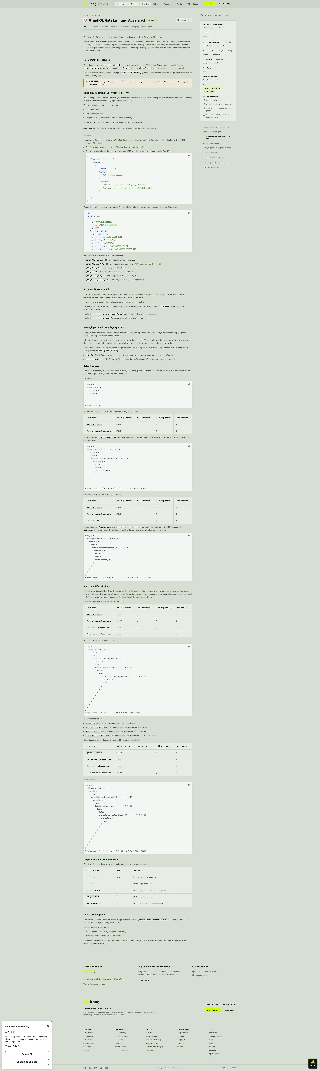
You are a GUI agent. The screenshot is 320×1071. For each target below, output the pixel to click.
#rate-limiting (217, 88)
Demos (210, 1043)
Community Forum (215, 1036)
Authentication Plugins (155, 1040)
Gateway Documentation (215, 28)
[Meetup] (90, 1068)
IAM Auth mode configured (146, 264)
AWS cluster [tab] (101, 128)
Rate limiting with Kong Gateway (219, 104)
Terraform (181, 1043)
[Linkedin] (95, 1068)
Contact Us (212, 1057)
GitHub (210, 1040)
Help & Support (214, 1054)
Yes (87, 973)
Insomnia (118, 1043)
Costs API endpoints (95, 914)
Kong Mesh (119, 1040)
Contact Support (202, 975)
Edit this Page (119, 979)
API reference (146, 27)
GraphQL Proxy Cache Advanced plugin (219, 109)
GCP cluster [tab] (151, 128)
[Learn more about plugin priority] (210, 68)
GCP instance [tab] (139, 128)
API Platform (88, 1033)
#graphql (207, 88)
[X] (101, 1068)
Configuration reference (119, 27)
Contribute (144, 980)
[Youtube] (107, 1068)
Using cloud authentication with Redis (107, 92)
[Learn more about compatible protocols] (222, 59)
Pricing (86, 1050)
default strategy (92, 365)
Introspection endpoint (96, 289)
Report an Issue (105, 979)
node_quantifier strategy (97, 586)
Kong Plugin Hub (95, 15)
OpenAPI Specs (121, 1047)
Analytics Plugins (152, 1036)
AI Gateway (88, 1040)
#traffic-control (209, 91)
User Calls (212, 1047)
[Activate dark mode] (235, 3)
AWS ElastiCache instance (125, 140)
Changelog (135, 27)
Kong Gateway (120, 1033)
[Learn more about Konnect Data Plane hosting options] (231, 51)
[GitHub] (85, 1068)
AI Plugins (149, 1033)
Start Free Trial (224, 4)
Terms (150, 1068)
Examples (96, 27)
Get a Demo (210, 4)
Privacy (159, 1068)
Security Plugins (152, 1043)
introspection (94, 294)
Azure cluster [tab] (127, 128)
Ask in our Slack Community (206, 972)
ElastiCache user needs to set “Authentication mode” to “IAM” (117, 147)
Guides (105, 27)
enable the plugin (116, 940)
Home (86, 15)
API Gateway (89, 1036)
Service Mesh (89, 1043)
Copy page (184, 20)
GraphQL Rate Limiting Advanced (216, 127)
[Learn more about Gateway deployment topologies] (230, 42)
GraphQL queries (154, 37)
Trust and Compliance (173, 1068)
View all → (150, 1050)
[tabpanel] (138, 207)
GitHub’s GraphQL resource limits (134, 597)
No (95, 973)
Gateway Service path (145, 294)
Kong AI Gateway (121, 1036)
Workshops (212, 1050)
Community (212, 1033)
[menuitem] (157, 4)
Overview (87, 27)
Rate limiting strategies (97, 59)
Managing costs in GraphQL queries (104, 327)
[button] (189, 155)
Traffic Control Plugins (154, 1047)
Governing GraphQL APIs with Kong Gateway (218, 115)
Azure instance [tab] (114, 128)
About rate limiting (213, 100)
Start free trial (213, 1010)
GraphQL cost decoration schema (101, 859)
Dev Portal (88, 1047)
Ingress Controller (121, 1050)
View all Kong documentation (95, 984)
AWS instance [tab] (89, 128)
